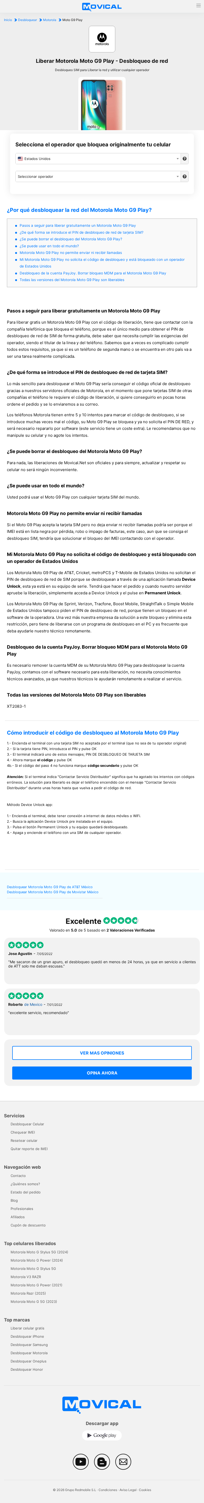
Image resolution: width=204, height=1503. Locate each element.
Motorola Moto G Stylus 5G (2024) (39, 1252)
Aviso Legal (128, 1490)
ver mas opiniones (102, 1053)
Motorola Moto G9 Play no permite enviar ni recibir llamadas (71, 252)
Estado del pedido (26, 1192)
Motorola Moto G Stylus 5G (33, 1268)
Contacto (18, 1175)
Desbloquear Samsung (29, 1345)
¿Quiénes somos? (25, 1184)
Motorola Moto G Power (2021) (36, 1285)
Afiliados (18, 1217)
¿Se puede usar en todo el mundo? (49, 246)
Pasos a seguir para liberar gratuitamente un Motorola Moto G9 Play (78, 225)
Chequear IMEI (23, 1132)
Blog (14, 1200)
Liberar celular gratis (27, 1328)
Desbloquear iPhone (27, 1336)
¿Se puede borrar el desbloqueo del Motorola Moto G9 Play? (71, 239)
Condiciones (108, 1490)
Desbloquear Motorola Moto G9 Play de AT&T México (50, 887)
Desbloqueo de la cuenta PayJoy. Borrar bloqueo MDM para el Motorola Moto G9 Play (93, 273)
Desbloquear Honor (27, 1369)
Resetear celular (24, 1140)
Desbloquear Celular (27, 1124)
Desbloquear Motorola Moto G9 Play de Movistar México (53, 892)
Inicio (8, 20)
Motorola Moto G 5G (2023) (34, 1301)
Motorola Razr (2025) (28, 1293)
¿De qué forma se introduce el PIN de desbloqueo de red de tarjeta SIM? (81, 232)
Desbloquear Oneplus (28, 1361)
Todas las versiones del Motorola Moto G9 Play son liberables (72, 280)
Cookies (145, 1490)
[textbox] (98, 158)
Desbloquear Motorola (29, 1353)
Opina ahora (102, 1073)
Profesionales (22, 1208)
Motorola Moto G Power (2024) (37, 1260)
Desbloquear (27, 20)
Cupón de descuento (28, 1225)
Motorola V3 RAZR (26, 1277)
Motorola (49, 20)
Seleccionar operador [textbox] (35, 176)
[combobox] (98, 158)
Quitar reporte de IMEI (29, 1149)
